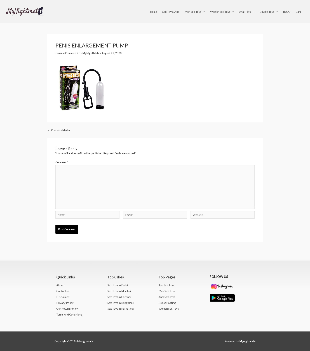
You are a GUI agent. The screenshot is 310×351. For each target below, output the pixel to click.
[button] (203, 11)
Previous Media (59, 130)
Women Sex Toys (220, 11)
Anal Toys (245, 11)
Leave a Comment (65, 53)
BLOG (286, 11)
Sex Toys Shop (170, 11)
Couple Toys (267, 11)
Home (153, 11)
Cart (298, 11)
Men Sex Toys (193, 11)
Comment (62, 162)
